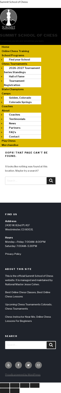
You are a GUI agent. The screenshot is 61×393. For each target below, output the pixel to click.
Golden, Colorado (20, 97)
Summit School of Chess (14, 2)
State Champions (13, 89)
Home (5, 46)
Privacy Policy (13, 254)
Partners (15, 127)
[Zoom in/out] (4, 385)
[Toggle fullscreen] (14, 385)
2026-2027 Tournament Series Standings (22, 70)
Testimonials (17, 119)
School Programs (13, 55)
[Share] (24, 385)
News (12, 123)
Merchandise (10, 145)
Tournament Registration (14, 83)
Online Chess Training (15, 51)
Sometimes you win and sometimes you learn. (22, 41)
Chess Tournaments (14, 63)
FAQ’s (12, 132)
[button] (30, 111)
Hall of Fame (16, 76)
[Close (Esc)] (34, 385)
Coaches (7, 106)
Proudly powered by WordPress (22, 374)
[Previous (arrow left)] (4, 390)
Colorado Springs (20, 102)
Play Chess (9, 140)
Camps (6, 93)
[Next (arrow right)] (14, 390)
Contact (14, 136)
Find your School (19, 59)
